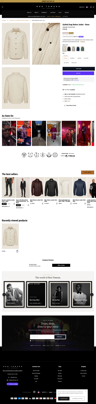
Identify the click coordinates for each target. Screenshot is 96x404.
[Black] (69, 49)
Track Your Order (36, 370)
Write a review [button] (61, 265)
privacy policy (52, 340)
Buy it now (78, 73)
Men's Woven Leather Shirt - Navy (79, 200)
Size (63, 53)
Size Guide (36, 378)
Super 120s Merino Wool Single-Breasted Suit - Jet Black (22, 201)
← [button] (4, 294)
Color (65, 45)
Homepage (4, 20)
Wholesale (60, 376)
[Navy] (78, 49)
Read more (83, 41)
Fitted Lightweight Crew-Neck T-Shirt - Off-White (64, 200)
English (50, 392)
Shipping (36, 376)
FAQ (36, 381)
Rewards (60, 381)
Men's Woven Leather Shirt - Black (51, 200)
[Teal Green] (82, 49)
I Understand (63, 398)
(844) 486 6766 (14, 377)
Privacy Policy (83, 370)
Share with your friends (71, 105)
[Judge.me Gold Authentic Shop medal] (30, 155)
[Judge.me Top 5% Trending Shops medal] (55, 155)
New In (29, 12)
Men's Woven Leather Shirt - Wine (37, 200)
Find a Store (59, 378)
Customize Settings (77, 398)
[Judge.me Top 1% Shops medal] (49, 155)
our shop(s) (72, 89)
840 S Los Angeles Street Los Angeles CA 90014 (12, 370)
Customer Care (36, 366)
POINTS (68, 101)
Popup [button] (83, 85)
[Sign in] (91, 7)
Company (83, 366)
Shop (59, 366)
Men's (36, 12)
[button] (9, 133)
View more (88, 172)
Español (55, 392)
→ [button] (92, 294)
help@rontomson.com (13, 380)
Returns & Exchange (36, 373)
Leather (52, 12)
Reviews (60, 373)
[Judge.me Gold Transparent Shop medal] (36, 155)
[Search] (2, 7)
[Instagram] (34, 392)
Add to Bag (78, 68)
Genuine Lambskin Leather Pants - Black (8, 200)
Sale (60, 12)
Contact (83, 376)
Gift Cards (60, 370)
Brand (67, 12)
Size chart (66, 55)
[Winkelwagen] (93, 7)
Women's (44, 12)
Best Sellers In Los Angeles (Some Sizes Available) (18, 20)
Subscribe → (60, 336)
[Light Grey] (73, 49)
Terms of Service (83, 373)
